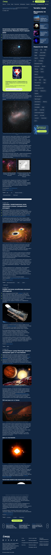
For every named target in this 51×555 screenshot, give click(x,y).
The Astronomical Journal (7, 363)
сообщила (20, 293)
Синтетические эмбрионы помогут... (43, 34)
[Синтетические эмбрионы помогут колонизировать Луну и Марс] (37, 33)
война (36, 109)
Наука (12, 4)
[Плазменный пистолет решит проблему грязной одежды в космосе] (37, 41)
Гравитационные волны (11, 282)
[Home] (5, 1)
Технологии (16, 4)
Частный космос (38, 96)
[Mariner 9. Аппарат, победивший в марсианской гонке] (37, 26)
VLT (11, 192)
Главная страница (5, 7)
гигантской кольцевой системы (22, 393)
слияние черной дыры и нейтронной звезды (19, 278)
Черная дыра (37, 99)
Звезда (43, 66)
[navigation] (46, 1)
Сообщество (39, 1)
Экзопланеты (21, 517)
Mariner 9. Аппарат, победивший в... (43, 26)
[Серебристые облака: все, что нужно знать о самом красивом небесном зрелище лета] (37, 18)
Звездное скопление (18, 192)
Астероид (41, 60)
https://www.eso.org (13, 188)
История (36, 71)
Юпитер (45, 101)
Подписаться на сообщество (14, 89)
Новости (4, 4)
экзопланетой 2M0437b (8, 512)
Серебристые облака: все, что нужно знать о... (43, 19)
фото (36, 120)
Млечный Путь (38, 82)
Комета (36, 74)
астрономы (9, 517)
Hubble (8, 346)
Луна (36, 79)
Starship (42, 58)
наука (18, 282)
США (44, 82)
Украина (28, 4)
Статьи (8, 4)
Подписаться (42, 131)
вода (43, 107)
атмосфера (37, 107)
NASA (36, 55)
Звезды (36, 69)
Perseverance (42, 55)
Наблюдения (22, 4)
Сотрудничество (40, 4)
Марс (44, 79)
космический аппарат (39, 112)
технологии (43, 118)
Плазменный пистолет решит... (43, 41)
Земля (41, 69)
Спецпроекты (33, 4)
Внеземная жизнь (38, 63)
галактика (42, 109)
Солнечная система (39, 88)
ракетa (36, 115)
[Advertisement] (17, 21)
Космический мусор (39, 77)
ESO (7, 192)
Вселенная (37, 66)
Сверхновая (37, 85)
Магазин (46, 4)
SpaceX (36, 58)
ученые (23, 282)
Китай (42, 71)
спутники (15, 517)
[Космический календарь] (33, 1)
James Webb (42, 52)
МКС (40, 79)
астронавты (37, 104)
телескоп (37, 118)
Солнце (36, 90)
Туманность (43, 90)
